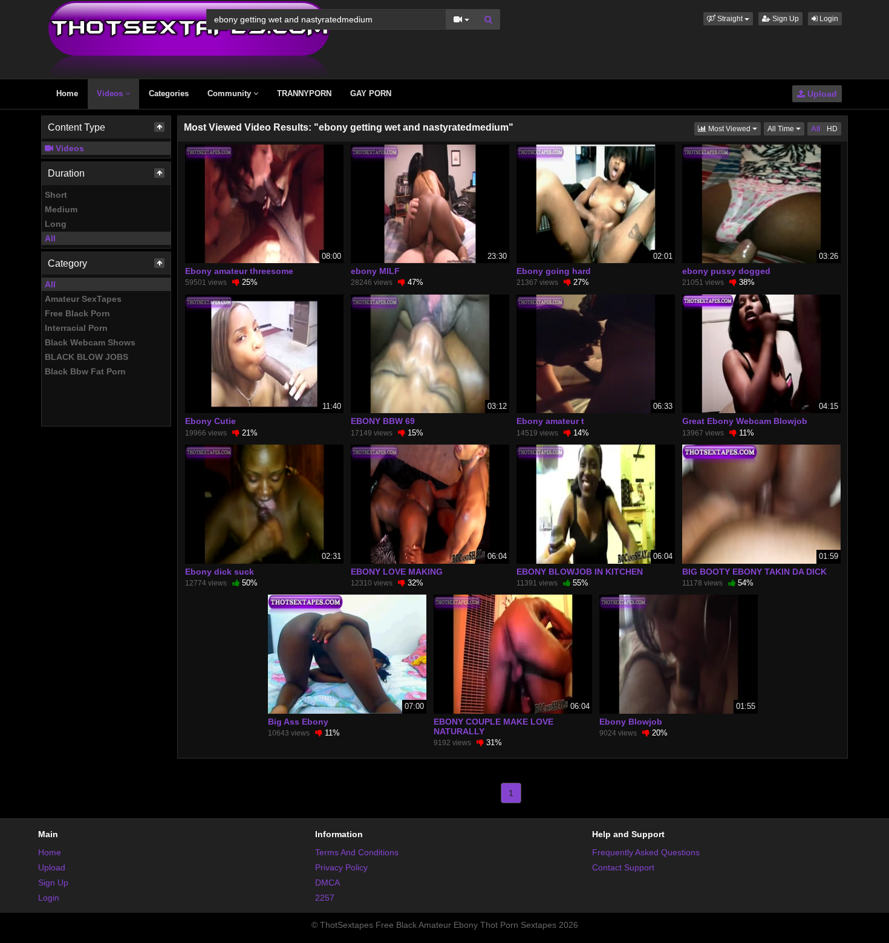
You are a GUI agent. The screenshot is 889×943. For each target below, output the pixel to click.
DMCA (327, 882)
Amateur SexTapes (83, 299)
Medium (61, 209)
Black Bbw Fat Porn (85, 371)
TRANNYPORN (304, 93)
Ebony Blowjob (630, 721)
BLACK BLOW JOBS (86, 357)
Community (230, 93)
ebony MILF (375, 271)
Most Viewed (733, 128)
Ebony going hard (553, 271)
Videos (111, 93)
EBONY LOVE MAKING (397, 571)
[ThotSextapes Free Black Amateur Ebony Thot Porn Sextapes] (189, 39)
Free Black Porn (77, 313)
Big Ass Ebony (298, 721)
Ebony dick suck (219, 571)
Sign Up (784, 19)
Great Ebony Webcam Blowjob (744, 421)
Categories (169, 93)
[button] (728, 18)
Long (56, 224)
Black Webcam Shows (90, 342)
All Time (785, 128)
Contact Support (623, 867)
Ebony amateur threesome (239, 271)
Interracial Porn (76, 328)
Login (828, 19)
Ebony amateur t (550, 421)
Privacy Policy (341, 867)
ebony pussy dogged (726, 271)
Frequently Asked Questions (646, 852)
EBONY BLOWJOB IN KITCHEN (579, 571)
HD (832, 129)
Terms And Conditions (357, 852)
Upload (821, 94)
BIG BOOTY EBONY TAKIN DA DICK (754, 571)
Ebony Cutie (210, 421)
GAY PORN (370, 93)
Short (56, 195)
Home (67, 93)
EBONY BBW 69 (383, 421)
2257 (324, 897)
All (50, 238)
